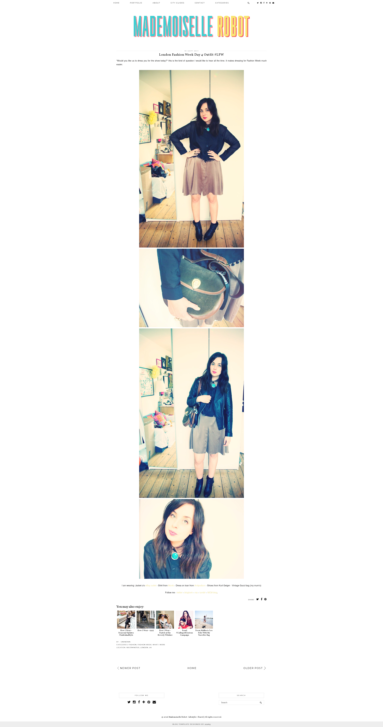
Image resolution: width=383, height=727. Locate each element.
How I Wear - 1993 (145, 630)
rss (196, 592)
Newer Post (130, 668)
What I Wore (159, 645)
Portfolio (136, 3)
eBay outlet (150, 585)
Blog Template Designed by (191, 724)
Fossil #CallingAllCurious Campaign (184, 633)
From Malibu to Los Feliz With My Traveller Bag (203, 633)
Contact (200, 3)
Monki (171, 585)
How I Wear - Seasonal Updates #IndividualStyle (126, 633)
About (156, 3)
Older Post (253, 668)
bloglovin (188, 592)
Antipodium (199, 585)
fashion (133, 645)
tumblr (203, 592)
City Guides (177, 3)
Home (116, 3)
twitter (180, 592)
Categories (222, 3)
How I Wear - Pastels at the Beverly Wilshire (165, 633)
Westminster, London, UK (139, 647)
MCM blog (212, 592)
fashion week (145, 645)
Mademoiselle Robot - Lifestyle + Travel (186, 717)
